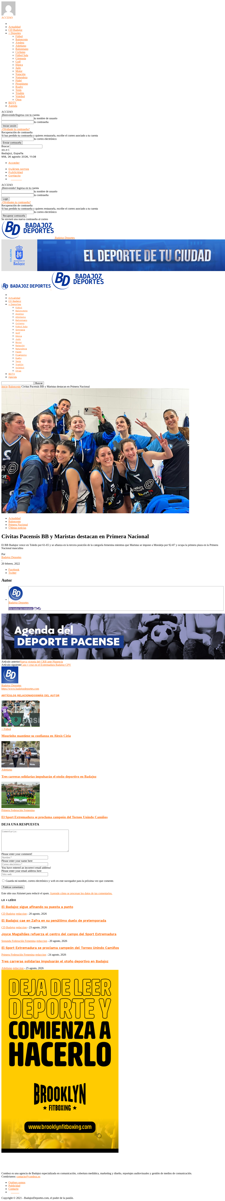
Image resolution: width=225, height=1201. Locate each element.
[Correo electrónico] (35, 608)
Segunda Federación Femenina (18, 940)
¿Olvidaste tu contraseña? (15, 129)
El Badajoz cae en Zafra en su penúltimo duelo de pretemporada (53, 921)
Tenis (18, 90)
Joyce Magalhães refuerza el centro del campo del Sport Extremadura (58, 934)
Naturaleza (21, 77)
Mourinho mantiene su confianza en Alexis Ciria (36, 736)
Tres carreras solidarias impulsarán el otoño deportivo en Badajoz (48, 776)
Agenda (12, 105)
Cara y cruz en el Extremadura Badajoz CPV (46, 664)
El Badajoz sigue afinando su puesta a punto (37, 907)
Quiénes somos (18, 169)
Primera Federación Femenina (18, 810)
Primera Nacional (18, 524)
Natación (20, 74)
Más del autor (48, 695)
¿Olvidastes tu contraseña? (16, 202)
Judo (18, 67)
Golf (18, 61)
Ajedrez (19, 42)
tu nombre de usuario (45, 118)
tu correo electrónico (45, 138)
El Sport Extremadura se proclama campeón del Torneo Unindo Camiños (54, 817)
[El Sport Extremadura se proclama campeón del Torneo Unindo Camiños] (20, 807)
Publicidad (15, 172)
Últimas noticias (17, 527)
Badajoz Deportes (11, 557)
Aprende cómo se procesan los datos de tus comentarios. (81, 893)
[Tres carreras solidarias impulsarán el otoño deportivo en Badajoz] (20, 766)
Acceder (14, 162)
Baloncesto (21, 39)
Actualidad (14, 26)
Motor (18, 71)
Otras (18, 99)
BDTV (12, 102)
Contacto (14, 175)
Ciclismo (20, 52)
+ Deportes (14, 33)
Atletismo (20, 45)
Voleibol (20, 96)
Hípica (19, 64)
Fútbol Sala (21, 55)
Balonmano (21, 48)
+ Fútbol (6, 729)
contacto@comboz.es (28, 1176)
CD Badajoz (15, 29)
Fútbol (19, 36)
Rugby (19, 86)
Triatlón (19, 93)
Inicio (4, 386)
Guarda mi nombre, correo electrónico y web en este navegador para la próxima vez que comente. (60, 880)
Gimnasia (20, 58)
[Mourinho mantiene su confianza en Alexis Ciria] (20, 725)
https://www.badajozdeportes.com (20, 688)
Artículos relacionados (19, 695)
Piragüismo (21, 83)
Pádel (18, 80)
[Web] (39, 608)
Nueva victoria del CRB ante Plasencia (41, 661)
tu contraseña (41, 122)
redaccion (21, 913)
